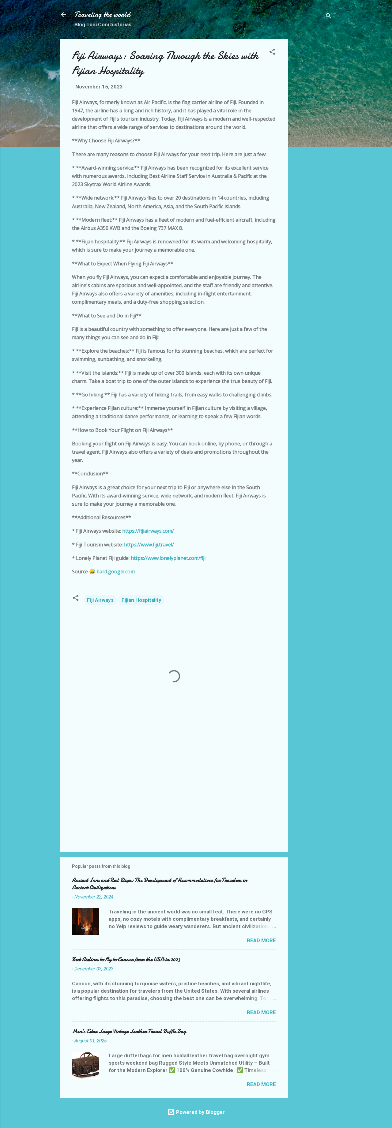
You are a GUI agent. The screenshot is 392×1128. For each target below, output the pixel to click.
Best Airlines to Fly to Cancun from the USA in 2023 (126, 959)
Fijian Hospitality (141, 600)
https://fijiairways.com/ (148, 530)
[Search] (328, 16)
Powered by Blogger (200, 1112)
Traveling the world (102, 14)
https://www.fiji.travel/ (149, 544)
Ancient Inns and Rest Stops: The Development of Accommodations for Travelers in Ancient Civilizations (159, 883)
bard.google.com (115, 571)
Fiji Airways (100, 600)
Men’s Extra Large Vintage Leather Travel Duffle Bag (129, 1031)
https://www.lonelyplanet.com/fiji (168, 558)
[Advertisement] (312, 131)
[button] (272, 52)
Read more (261, 940)
